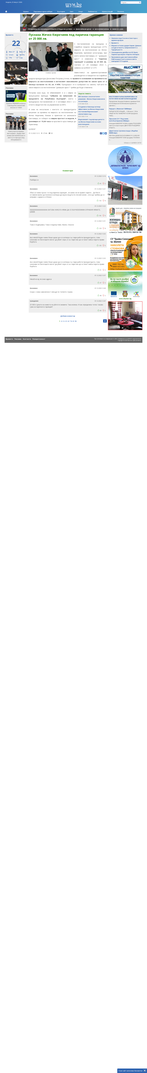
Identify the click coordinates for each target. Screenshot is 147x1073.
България (61, 11)
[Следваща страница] (105, 321)
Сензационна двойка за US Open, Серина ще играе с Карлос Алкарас (125, 53)
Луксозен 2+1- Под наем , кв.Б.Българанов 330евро (119, 120)
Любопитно (92, 11)
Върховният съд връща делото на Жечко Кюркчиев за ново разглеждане (91, 121)
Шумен (26, 11)
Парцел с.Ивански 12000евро (120, 109)
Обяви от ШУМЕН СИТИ (132, 143)
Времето (115, 43)
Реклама (17, 339)
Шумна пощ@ (107, 11)
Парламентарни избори (43, 11)
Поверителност (38, 339)
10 (75, 321)
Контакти (27, 339)
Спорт (80, 11)
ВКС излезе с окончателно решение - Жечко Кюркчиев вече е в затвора (91, 98)
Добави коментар (67, 316)
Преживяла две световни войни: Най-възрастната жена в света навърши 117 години (124, 59)
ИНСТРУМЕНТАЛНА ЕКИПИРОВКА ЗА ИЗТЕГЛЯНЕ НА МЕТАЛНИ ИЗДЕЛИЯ (123, 98)
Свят (72, 11)
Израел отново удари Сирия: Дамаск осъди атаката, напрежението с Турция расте (126, 48)
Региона (120, 11)
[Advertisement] (68, 151)
